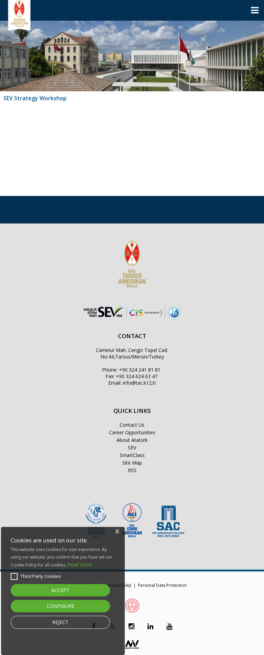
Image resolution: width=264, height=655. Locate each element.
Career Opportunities (132, 432)
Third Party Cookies (41, 576)
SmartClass (132, 455)
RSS (132, 470)
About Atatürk (132, 440)
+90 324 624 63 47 (136, 376)
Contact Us (132, 425)
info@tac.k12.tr (139, 383)
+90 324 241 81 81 (140, 369)
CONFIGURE (60, 606)
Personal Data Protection (162, 585)
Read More (79, 564)
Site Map (132, 462)
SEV (132, 447)
